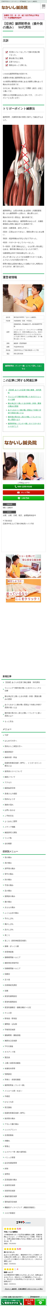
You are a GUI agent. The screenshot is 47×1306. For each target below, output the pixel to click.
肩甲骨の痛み (10, 868)
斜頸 (6, 1168)
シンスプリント (11, 1130)
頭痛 (6, 991)
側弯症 (7, 1174)
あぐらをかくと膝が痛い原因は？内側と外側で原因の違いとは (23, 706)
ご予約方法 (9, 816)
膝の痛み (8, 902)
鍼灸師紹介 (9, 752)
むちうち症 (9, 1102)
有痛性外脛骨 (10, 1068)
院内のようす (10, 799)
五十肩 (7, 980)
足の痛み (8, 891)
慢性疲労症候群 (11, 1202)
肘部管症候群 (10, 1191)
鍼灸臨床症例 (10, 788)
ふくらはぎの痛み (12, 913)
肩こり (7, 935)
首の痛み (8, 857)
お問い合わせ (10, 810)
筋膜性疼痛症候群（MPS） (15, 1113)
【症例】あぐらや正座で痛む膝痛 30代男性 (22, 682)
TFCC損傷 (9, 1046)
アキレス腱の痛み (12, 1124)
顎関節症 (8, 1074)
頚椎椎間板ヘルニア (12, 968)
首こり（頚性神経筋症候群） (16, 941)
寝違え (7, 1146)
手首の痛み (9, 885)
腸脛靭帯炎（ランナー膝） (15, 1085)
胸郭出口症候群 (11, 1041)
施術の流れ (9, 805)
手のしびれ (9, 918)
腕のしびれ (9, 924)
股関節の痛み (10, 896)
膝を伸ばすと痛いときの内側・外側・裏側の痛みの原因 (23, 697)
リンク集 (8, 838)
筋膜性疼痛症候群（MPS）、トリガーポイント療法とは (23, 764)
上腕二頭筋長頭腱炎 (12, 1063)
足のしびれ (9, 929)
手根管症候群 (10, 1030)
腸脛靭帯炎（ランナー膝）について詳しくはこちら (23, 367)
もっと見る (9, 721)
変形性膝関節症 (11, 996)
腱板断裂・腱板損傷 (12, 1035)
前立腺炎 (8, 1107)
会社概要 (8, 843)
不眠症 (7, 1096)
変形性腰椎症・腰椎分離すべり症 (18, 1007)
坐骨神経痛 (9, 952)
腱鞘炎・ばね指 (11, 1024)
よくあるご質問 (11, 821)
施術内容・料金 (11, 757)
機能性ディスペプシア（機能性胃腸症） (20, 1207)
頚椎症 (7, 974)
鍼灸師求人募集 (11, 832)
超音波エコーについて (13, 771)
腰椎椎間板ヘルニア (12, 957)
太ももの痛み (10, 907)
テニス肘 (8, 1013)
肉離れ (7, 1141)
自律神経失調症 (11, 985)
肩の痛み (8, 863)
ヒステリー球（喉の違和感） (16, 1152)
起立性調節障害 (11, 1163)
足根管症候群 (10, 1185)
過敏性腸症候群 (11, 1196)
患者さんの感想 (11, 794)
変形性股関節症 (11, 1002)
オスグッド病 (10, 1052)
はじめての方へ (11, 741)
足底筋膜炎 (9, 1135)
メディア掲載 (10, 827)
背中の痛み (9, 874)
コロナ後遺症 (10, 1213)
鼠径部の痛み (10, 1118)
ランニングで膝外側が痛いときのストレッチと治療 (23, 689)
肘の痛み (8, 880)
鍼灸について (10, 777)
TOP (6, 735)
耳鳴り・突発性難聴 (12, 1080)
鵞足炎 (7, 1057)
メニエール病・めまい (13, 1091)
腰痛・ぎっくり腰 (12, 946)
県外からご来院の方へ (13, 746)
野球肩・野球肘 (11, 1018)
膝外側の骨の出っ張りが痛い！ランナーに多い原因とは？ (23, 714)
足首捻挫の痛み (11, 1180)
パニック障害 (10, 1157)
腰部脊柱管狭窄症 (12, 963)
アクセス (8, 782)
